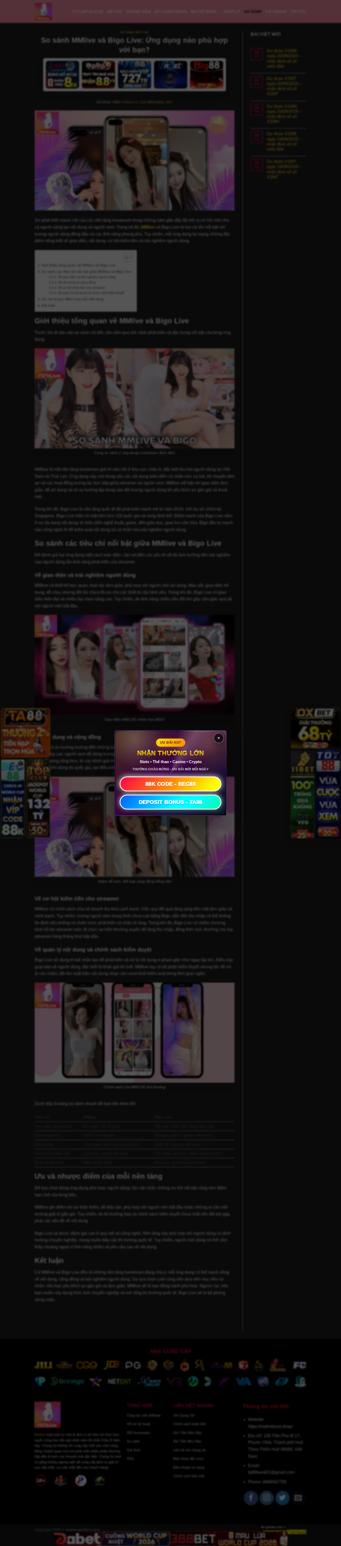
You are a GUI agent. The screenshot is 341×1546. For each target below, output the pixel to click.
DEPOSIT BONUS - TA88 (170, 802)
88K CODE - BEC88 (170, 784)
